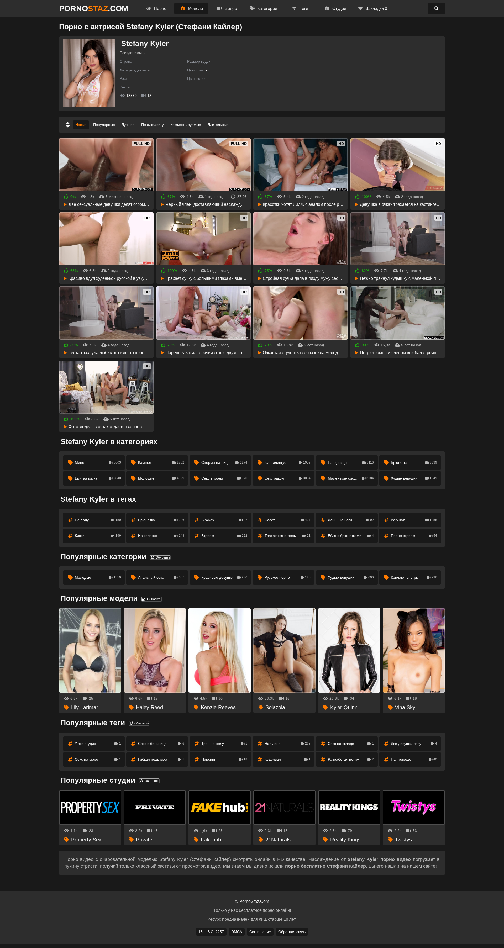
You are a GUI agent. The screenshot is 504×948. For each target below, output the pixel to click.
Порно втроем (414, 536)
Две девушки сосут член (414, 743)
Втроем (224, 536)
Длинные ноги (351, 520)
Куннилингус (288, 462)
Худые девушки (414, 478)
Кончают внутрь (414, 577)
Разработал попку (351, 759)
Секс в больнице (161, 743)
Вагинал (414, 520)
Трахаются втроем (288, 536)
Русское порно (288, 577)
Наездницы (351, 462)
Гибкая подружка (161, 759)
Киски (98, 536)
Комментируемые (185, 125)
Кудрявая (288, 759)
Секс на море (98, 759)
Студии (338, 8)
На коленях (161, 536)
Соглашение (260, 932)
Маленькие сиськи (351, 478)
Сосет (288, 520)
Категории (266, 8)
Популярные (104, 125)
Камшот (161, 462)
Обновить (162, 557)
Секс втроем (224, 478)
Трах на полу (224, 743)
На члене (288, 743)
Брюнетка (161, 520)
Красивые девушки (224, 577)
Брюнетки (414, 462)
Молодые (161, 478)
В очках (224, 520)
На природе (414, 759)
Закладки (376, 8)
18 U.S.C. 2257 (211, 932)
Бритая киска (98, 478)
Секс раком (288, 478)
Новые (81, 125)
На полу (98, 520)
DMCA (236, 932)
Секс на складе (351, 743)
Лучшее (128, 125)
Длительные (218, 125)
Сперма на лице (224, 462)
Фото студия (98, 743)
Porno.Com (93, 8)
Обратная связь (292, 932)
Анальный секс (161, 577)
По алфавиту (152, 125)
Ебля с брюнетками (351, 536)
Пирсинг (224, 759)
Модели (195, 8)
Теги (303, 8)
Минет (98, 462)
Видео (230, 8)
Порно (159, 8)
